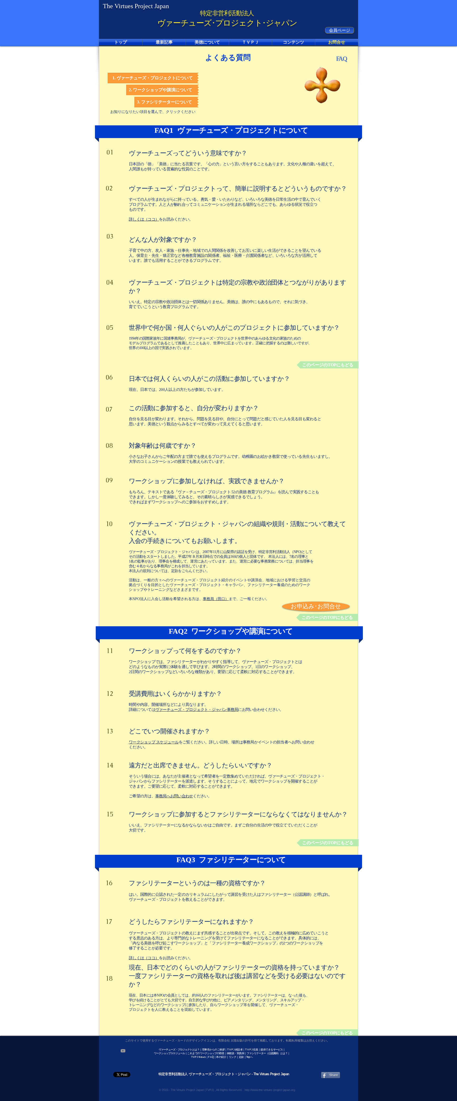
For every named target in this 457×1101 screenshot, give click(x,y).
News (202, 1057)
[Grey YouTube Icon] (123, 1051)
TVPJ (194, 1057)
